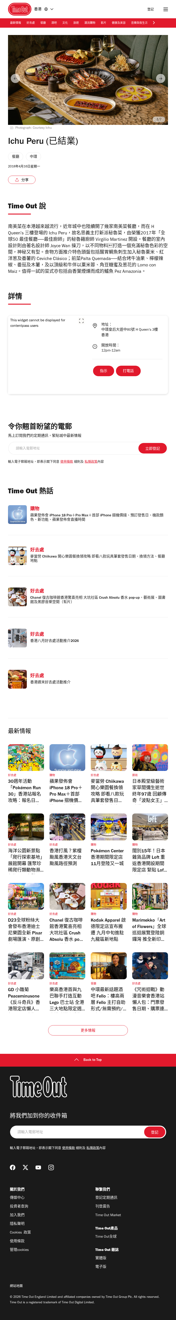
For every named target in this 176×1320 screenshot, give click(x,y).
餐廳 (43, 23)
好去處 (31, 23)
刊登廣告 (102, 1207)
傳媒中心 (17, 1198)
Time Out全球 (106, 1237)
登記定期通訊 (106, 1198)
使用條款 (66, 462)
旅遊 (76, 23)
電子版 (100, 1267)
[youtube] (38, 1167)
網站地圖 (16, 1286)
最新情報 (15, 23)
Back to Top (92, 1060)
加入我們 (17, 1215)
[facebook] (12, 1167)
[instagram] (51, 1167)
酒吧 (54, 23)
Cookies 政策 (20, 1233)
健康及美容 (119, 23)
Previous (15, 78)
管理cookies (19, 1250)
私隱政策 (91, 462)
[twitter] (25, 1167)
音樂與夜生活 (139, 23)
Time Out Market (108, 1215)
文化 (65, 23)
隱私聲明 (17, 1224)
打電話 (128, 371)
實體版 (100, 1258)
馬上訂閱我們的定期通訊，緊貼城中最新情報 (44, 436)
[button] (81, 320)
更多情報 (88, 1031)
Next (160, 78)
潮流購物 (89, 23)
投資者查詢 (19, 1207)
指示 (103, 371)
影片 (103, 23)
